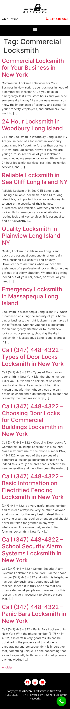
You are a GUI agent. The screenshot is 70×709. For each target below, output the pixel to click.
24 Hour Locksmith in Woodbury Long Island (32, 125)
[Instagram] (35, 682)
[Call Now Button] (61, 701)
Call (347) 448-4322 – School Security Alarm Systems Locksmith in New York (32, 550)
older (7, 667)
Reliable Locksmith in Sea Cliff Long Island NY (35, 178)
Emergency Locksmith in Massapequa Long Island (32, 296)
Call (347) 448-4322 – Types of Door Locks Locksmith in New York (33, 356)
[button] (35, 29)
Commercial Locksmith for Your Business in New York (33, 67)
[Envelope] (42, 682)
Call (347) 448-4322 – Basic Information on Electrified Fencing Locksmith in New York (33, 486)
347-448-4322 (59, 19)
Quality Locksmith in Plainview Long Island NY (31, 235)
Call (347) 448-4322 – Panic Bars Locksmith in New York (34, 613)
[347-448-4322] (47, 18)
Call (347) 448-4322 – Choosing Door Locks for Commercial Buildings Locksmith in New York (32, 420)
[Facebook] (27, 682)
